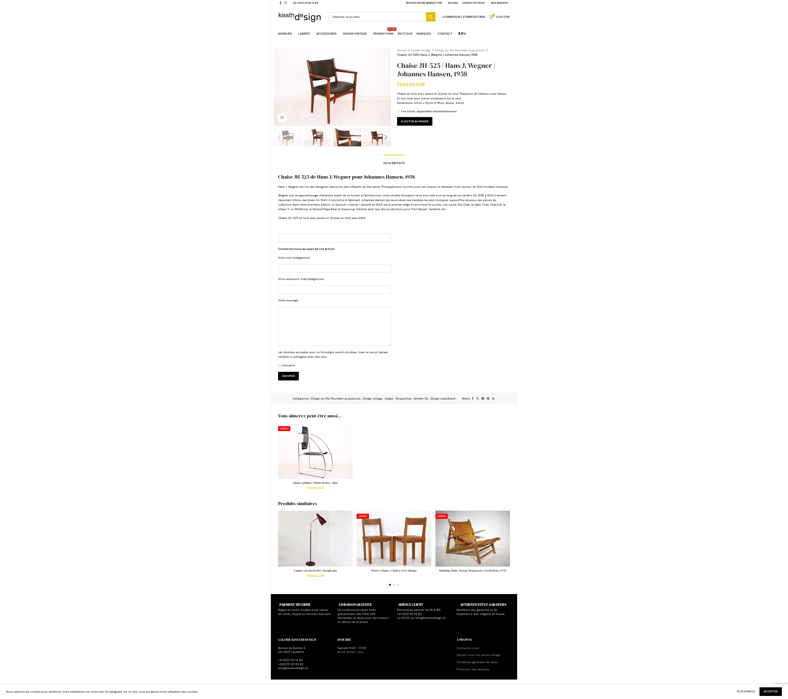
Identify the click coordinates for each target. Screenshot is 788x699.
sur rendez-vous (352, 652)
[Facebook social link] (473, 398)
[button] (279, 137)
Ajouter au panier (414, 121)
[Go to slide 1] (390, 585)
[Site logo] (300, 16)
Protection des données (473, 669)
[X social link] (477, 398)
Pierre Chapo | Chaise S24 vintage (394, 570)
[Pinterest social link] (488, 398)
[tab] (394, 161)
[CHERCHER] (430, 17)
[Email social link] (483, 398)
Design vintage (421, 50)
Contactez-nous (468, 648)
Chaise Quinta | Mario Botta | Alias (315, 483)
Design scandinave (443, 398)
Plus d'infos (746, 691)
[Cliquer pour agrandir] (282, 118)
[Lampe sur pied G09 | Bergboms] (315, 539)
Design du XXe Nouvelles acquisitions (460, 50)
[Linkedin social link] (493, 398)
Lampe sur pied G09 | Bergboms (315, 570)
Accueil (402, 50)
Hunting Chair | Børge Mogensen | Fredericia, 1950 (472, 570)
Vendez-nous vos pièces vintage (479, 655)
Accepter (771, 691)
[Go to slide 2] (394, 585)
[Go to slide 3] (398, 585)
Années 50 (421, 398)
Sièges (389, 398)
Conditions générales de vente (477, 662)
